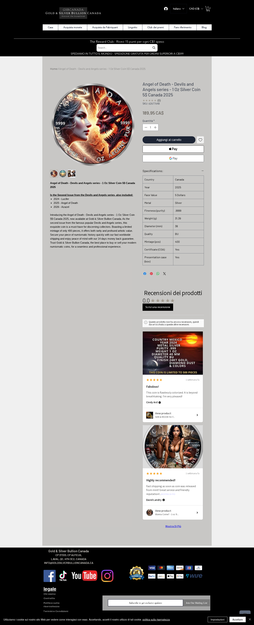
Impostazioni (217, 619)
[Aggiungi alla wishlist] (200, 140)
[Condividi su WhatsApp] (158, 274)
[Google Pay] (173, 158)
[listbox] (196, 9)
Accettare (237, 619)
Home (53, 68)
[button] (196, 9)
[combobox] (127, 48)
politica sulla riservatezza (156, 619)
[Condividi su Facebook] (145, 274)
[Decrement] (145, 127)
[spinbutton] (150, 127)
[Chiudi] (250, 619)
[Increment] (155, 127)
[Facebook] (50, 576)
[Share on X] (164, 274)
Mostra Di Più (168, 494)
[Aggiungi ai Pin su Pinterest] (151, 274)
